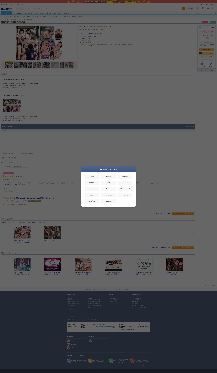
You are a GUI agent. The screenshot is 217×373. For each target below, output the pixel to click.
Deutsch (92, 189)
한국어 (108, 183)
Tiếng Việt (108, 201)
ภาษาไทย (92, 201)
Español (125, 183)
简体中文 (125, 177)
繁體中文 (92, 183)
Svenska (125, 195)
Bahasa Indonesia (125, 189)
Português (108, 195)
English (108, 177)
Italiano (92, 195)
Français (108, 189)
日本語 (92, 177)
